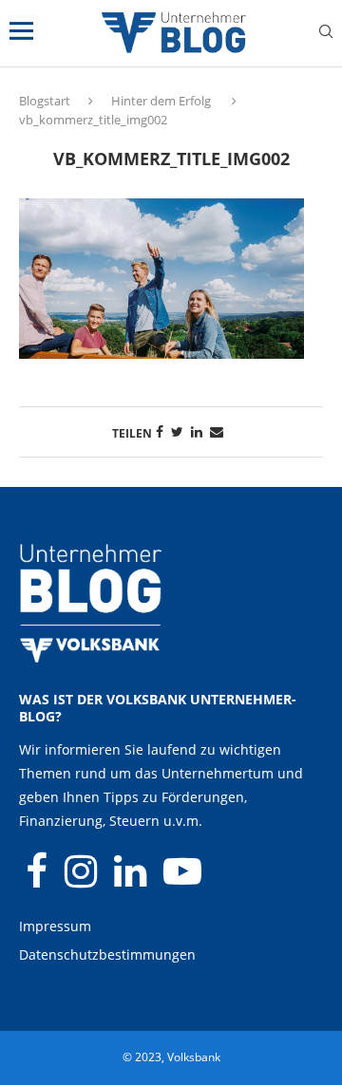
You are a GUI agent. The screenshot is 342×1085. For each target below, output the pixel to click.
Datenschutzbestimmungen (107, 954)
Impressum (55, 926)
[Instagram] (82, 879)
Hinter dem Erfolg (161, 100)
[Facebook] (38, 879)
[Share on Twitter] (177, 431)
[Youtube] (182, 879)
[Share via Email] (216, 431)
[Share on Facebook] (159, 431)
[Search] (325, 34)
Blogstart (44, 100)
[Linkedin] (132, 879)
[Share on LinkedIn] (196, 431)
